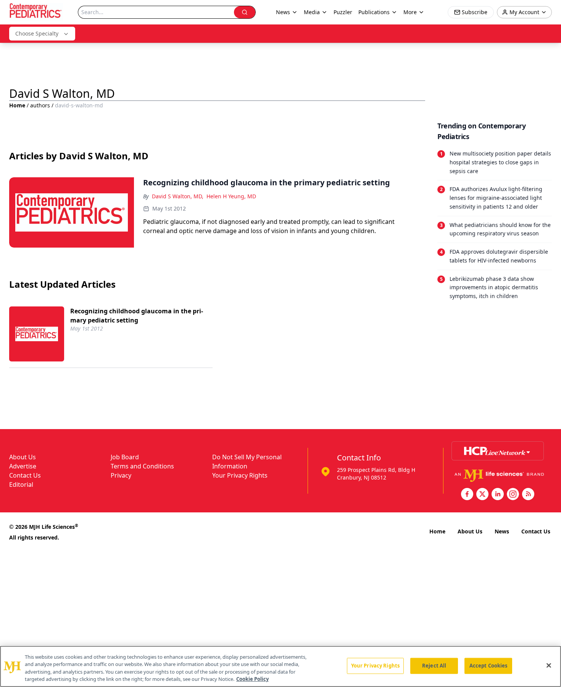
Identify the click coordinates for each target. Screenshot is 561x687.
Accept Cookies (488, 665)
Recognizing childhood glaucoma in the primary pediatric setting (136, 315)
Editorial (21, 484)
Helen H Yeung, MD (231, 196)
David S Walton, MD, (177, 196)
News (502, 531)
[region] (280, 666)
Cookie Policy (252, 679)
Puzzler (343, 12)
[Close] (548, 665)
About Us (22, 457)
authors (40, 105)
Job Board (125, 457)
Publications (374, 12)
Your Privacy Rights (240, 475)
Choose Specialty (36, 33)
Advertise (22, 466)
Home (17, 105)
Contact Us (25, 475)
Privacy (121, 475)
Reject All (434, 665)
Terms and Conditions (142, 466)
